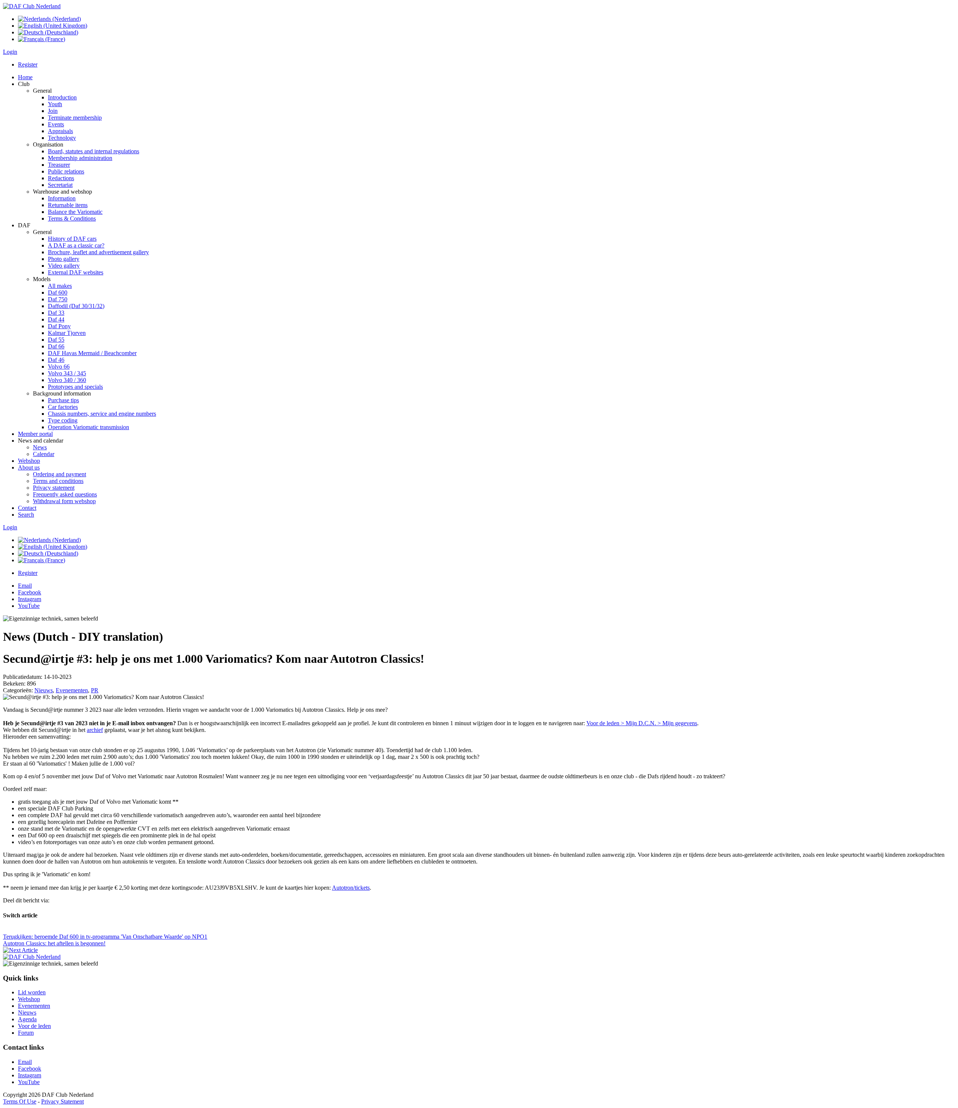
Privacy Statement (62, 1101)
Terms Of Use (19, 1101)
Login (10, 52)
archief (95, 730)
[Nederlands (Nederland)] (49, 19)
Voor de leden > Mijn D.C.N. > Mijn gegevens (641, 723)
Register (27, 64)
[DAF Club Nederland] (32, 6)
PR (94, 690)
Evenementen (72, 690)
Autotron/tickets (351, 887)
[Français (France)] (41, 39)
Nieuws (43, 690)
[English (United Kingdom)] (52, 25)
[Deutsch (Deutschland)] (48, 32)
